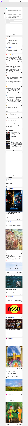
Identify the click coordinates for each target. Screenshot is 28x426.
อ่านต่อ (9, 217)
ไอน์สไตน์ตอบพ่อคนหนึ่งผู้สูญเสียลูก (11, 289)
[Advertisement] (14, 4)
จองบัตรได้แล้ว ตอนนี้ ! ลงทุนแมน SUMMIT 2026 (13, 329)
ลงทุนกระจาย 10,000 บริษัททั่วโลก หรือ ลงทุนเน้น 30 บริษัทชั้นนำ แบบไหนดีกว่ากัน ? (13, 213)
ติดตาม (11, 47)
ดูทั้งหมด (14, 150)
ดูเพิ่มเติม (15, 43)
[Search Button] (2, 1)
